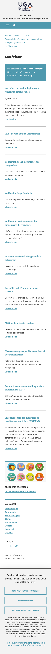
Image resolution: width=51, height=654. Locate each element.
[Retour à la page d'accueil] (25, 6)
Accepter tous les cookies (26, 590)
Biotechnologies (12, 515)
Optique (9, 532)
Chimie (8, 519)
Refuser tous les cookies (25, 610)
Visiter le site (11, 147)
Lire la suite (10, 119)
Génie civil (9, 529)
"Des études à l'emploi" (33, 68)
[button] (14, 25)
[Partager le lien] (16, 546)
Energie (8, 525)
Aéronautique (11, 508)
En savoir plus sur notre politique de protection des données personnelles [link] (26, 644)
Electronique (11, 522)
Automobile (10, 512)
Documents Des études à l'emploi (20, 491)
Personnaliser (25, 600)
